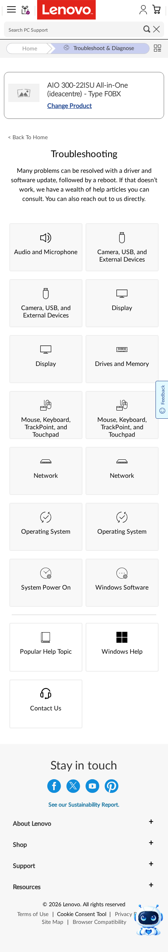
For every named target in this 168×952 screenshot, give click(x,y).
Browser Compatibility (99, 922)
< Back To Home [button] (28, 137)
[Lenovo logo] (66, 10)
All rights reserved (104, 904)
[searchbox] (84, 29)
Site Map (52, 922)
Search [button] (146, 29)
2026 (55, 904)
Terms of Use (32, 914)
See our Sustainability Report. (83, 805)
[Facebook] (54, 788)
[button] (10, 11)
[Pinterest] (111, 788)
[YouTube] (92, 788)
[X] (73, 788)
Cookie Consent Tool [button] (81, 914)
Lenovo (71, 904)
